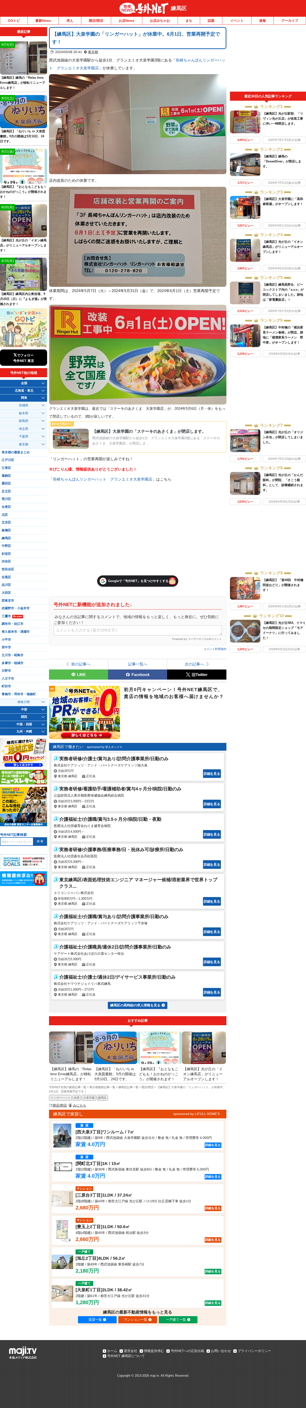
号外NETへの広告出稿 (187, 1351)
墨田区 (6, 483)
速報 (262, 20)
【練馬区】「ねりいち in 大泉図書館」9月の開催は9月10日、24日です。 (22, 136)
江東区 (6, 468)
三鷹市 (12, 616)
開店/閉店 (96, 20)
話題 (211, 20)
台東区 (6, 507)
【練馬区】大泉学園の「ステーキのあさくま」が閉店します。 (149, 431)
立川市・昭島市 (12, 655)
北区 (5, 514)
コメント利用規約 (214, 649)
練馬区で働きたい (68, 747)
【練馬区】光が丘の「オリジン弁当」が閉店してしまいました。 (283, 437)
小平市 (6, 639)
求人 (69, 20)
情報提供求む (154, 1351)
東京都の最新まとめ (16, 452)
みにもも (79, 1105)
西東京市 (8, 600)
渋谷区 (6, 561)
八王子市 (8, 678)
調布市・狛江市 (12, 624)
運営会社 (130, 1351)
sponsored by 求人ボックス (104, 747)
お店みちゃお (160, 20)
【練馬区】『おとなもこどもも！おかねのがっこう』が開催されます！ (23, 192)
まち (189, 20)
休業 (77, 1097)
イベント (237, 20)
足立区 (6, 491)
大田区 (6, 592)
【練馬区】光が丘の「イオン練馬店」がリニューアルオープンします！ (283, 247)
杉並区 (6, 553)
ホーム (112, 1351)
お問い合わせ (221, 1351)
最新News (43, 20)
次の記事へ (194, 664)
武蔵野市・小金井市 (16, 608)
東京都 (93, 52)
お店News (126, 20)
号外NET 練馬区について (126, 1356)
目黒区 (6, 577)
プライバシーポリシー (254, 1351)
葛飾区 (6, 475)
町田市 (6, 686)
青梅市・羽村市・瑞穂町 (19, 694)
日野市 (6, 670)
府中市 (6, 647)
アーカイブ (289, 20)
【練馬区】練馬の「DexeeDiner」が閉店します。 (282, 161)
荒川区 (6, 499)
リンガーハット (60, 1097)
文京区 (6, 522)
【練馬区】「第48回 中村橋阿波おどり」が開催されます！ (283, 585)
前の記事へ (80, 664)
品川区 (6, 585)
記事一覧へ (137, 664)
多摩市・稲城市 (12, 663)
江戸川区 (8, 460)
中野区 (6, 546)
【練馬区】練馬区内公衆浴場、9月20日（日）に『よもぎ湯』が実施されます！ (23, 299)
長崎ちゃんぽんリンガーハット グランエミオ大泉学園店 (102, 479)
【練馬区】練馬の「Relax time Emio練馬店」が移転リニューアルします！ (22, 82)
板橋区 (6, 530)
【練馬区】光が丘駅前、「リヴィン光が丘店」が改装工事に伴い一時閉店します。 (283, 118)
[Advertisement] (268, 59)
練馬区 (179, 8)
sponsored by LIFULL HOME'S (196, 1114)
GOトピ (14, 20)
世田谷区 (8, 569)
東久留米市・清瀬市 (16, 631)
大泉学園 (89, 1097)
